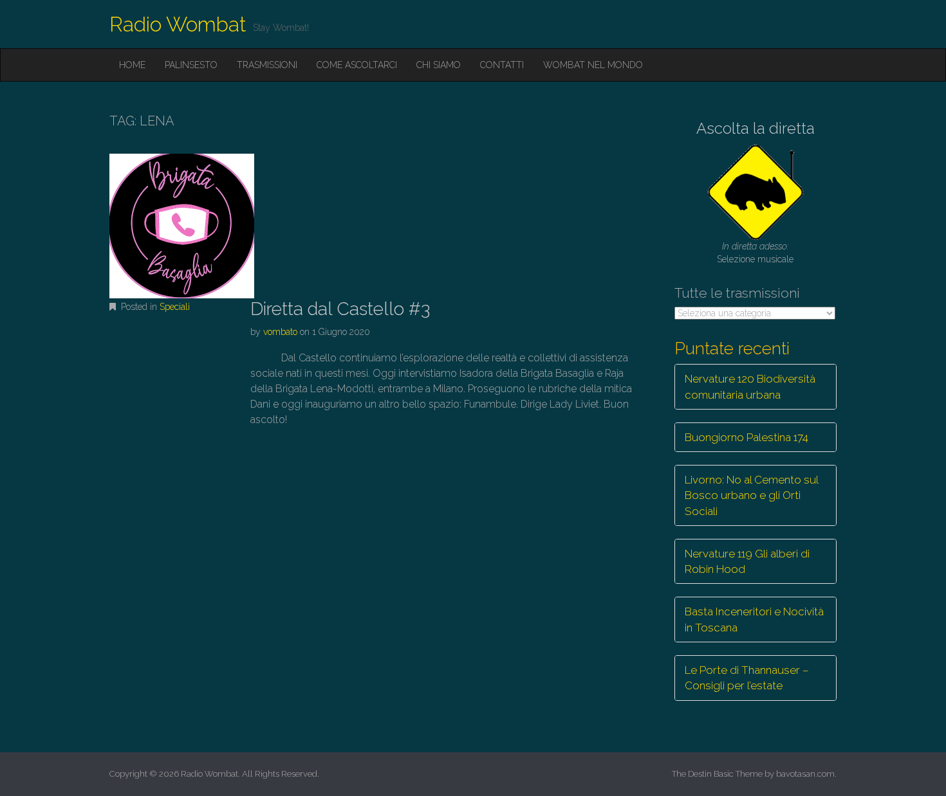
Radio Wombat (177, 24)
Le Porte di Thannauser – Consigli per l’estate (747, 678)
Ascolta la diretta (755, 128)
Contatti (502, 65)
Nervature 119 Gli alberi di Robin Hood (747, 561)
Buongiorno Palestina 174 (746, 437)
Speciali (175, 307)
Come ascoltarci (357, 65)
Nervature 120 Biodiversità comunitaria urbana (750, 386)
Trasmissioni (267, 65)
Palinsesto (191, 65)
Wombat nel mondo (593, 65)
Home (132, 65)
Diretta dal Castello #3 (340, 309)
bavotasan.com (805, 774)
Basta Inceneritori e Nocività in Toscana (754, 619)
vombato (280, 332)
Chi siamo (438, 65)
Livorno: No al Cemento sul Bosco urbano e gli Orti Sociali (752, 495)
